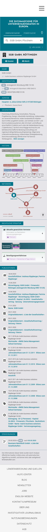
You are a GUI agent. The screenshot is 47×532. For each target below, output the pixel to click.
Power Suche (30, 33)
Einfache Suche (13, 33)
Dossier (10, 61)
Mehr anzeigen (19, 139)
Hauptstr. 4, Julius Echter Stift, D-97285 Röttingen (21, 102)
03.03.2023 (32, 440)
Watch (26, 61)
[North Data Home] (16, 8)
